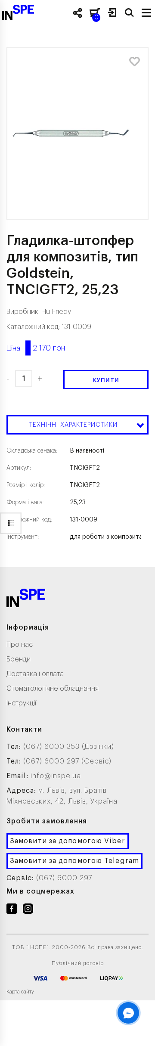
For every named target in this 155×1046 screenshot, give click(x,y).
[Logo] (25, 600)
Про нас (19, 644)
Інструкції (21, 703)
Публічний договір (78, 963)
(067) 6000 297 (64, 878)
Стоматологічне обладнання (52, 688)
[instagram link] (28, 910)
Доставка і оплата (35, 673)
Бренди (18, 659)
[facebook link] (11, 910)
